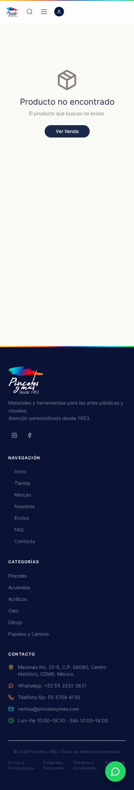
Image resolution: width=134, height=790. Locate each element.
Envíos (21, 518)
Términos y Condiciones (85, 765)
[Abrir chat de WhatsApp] (115, 771)
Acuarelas (19, 587)
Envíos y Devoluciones (21, 765)
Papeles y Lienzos (28, 634)
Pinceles (17, 576)
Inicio (20, 471)
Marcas (22, 495)
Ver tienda (67, 131)
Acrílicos (17, 599)
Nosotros (24, 506)
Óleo (13, 611)
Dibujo (15, 622)
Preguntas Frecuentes (54, 765)
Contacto (24, 541)
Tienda (22, 483)
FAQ (19, 529)
